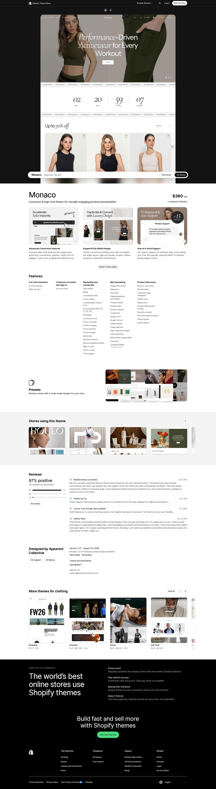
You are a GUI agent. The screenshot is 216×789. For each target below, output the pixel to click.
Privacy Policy (52, 782)
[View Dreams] (118, 385)
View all (171, 591)
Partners (160, 762)
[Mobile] (110, 10)
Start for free (179, 3)
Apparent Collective (178, 201)
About (159, 757)
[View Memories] (160, 385)
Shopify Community (133, 766)
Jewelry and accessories (71, 766)
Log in (166, 3)
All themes (50, 560)
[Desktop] (105, 10)
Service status (163, 770)
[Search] (160, 3)
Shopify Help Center (133, 757)
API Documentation (133, 762)
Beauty (64, 762)
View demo (166, 175)
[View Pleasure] (146, 385)
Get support (36, 560)
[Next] (185, 421)
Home (63, 770)
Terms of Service (36, 782)
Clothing (64, 757)
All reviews (35, 504)
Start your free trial (108, 735)
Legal (159, 766)
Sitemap (88, 782)
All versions (87, 555)
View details (75, 555)
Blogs (127, 770)
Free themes (98, 762)
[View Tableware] (132, 385)
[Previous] (180, 421)
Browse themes (143, 3)
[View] (47, 441)
